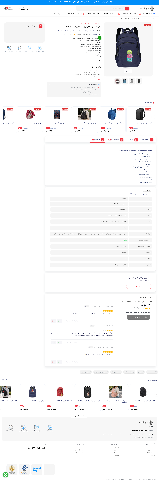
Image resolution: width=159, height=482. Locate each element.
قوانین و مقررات (151, 455)
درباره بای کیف (116, 447)
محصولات (89, 13)
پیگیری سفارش (56, 13)
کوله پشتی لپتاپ (61, 31)
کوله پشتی (144, 18)
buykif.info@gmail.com (140, 437)
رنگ (100, 60)
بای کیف (152, 18)
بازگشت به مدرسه (152, 372)
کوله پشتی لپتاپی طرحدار (101, 372)
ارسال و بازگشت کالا (150, 452)
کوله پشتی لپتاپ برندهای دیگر (85, 24)
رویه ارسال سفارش (79, 450)
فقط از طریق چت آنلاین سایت (139, 430)
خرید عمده (117, 455)
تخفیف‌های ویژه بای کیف (88, 31)
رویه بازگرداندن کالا (79, 452)
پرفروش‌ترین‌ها (101, 13)
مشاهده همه (5, 379)
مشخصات (131, 139)
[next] (5, 117)
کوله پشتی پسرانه (116, 372)
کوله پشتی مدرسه (86, 372)
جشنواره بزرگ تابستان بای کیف (130, 13)
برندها (80, 13)
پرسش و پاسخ (115, 139)
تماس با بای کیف (115, 450)
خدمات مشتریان (68, 13)
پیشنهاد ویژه (113, 13)
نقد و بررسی (145, 139)
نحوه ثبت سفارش (80, 447)
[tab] (147, 139)
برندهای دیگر (94, 34)
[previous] (153, 117)
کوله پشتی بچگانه (70, 31)
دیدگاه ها (97, 139)
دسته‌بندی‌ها (148, 13)
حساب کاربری (152, 447)
